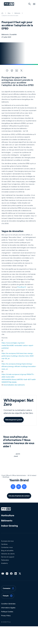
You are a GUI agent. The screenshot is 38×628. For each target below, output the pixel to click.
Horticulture (7, 515)
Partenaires (5, 560)
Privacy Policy (6, 615)
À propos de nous (7, 541)
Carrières (4, 544)
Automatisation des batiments (14, 385)
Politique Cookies (7, 611)
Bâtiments (6, 520)
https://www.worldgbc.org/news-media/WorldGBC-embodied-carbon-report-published (18, 345)
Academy (4, 563)
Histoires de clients (8, 554)
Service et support (7, 557)
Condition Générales (8, 604)
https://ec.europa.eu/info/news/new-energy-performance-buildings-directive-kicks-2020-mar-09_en (18, 356)
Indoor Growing (9, 525)
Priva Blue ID (21, 287)
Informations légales (8, 607)
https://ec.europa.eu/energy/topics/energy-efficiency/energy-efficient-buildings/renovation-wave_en (19, 366)
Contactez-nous (7, 547)
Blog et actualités (7, 550)
